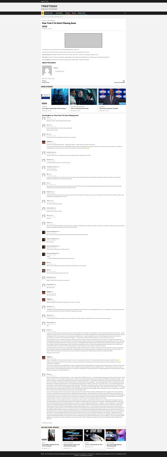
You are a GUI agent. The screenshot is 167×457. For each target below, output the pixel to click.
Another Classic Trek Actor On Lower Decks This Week (72, 445)
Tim (49, 448)
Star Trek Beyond (51, 20)
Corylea (48, 141)
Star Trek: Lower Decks (68, 442)
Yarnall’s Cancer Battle (119, 81)
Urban (53, 78)
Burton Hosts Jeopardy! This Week (108, 108)
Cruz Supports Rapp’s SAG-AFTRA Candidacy (54, 108)
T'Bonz (50, 28)
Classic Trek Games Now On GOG (93, 444)
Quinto (46, 78)
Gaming (86, 442)
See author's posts (59, 71)
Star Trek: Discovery (80, 106)
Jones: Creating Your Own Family (80, 108)
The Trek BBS (59, 13)
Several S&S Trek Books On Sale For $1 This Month (50, 445)
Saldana (49, 78)
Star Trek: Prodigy (110, 442)
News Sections (48, 13)
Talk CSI (74, 13)
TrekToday (49, 6)
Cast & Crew (44, 20)
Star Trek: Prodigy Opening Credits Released (114, 445)
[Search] (125, 13)
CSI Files (67, 13)
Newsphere (83, 455)
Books (43, 442)
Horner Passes (45, 81)
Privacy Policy (81, 13)
